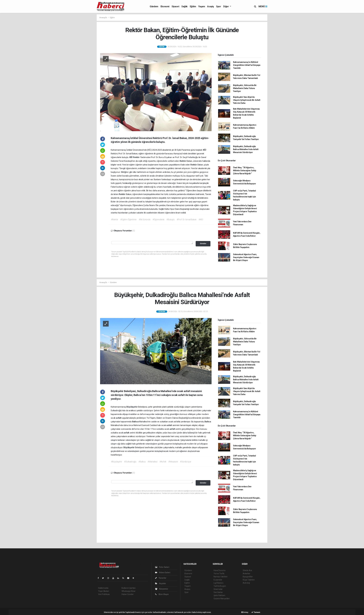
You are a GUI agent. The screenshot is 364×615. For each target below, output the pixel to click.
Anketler (246, 573)
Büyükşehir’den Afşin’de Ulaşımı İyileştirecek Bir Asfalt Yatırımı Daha (246, 100)
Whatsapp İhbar (128, 591)
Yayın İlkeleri (103, 591)
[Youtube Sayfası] (114, 578)
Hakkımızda (103, 588)
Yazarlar (162, 578)
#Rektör (114, 219)
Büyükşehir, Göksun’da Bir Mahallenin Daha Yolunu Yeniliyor (245, 88)
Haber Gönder (128, 594)
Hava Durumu (220, 570)
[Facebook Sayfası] (99, 578)
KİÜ (204, 150)
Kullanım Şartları (129, 588)
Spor (218, 6)
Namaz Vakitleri (220, 576)
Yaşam (201, 6)
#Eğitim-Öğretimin (128, 219)
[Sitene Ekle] (134, 578)
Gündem (154, 6)
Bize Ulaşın (163, 594)
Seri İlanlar (218, 592)
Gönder (203, 243)
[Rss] (124, 578)
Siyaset (175, 6)
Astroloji (246, 583)
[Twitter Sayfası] (104, 578)
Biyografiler (248, 576)
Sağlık (184, 6)
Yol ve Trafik (219, 573)
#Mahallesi (152, 462)
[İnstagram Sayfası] (109, 578)
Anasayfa (103, 17)
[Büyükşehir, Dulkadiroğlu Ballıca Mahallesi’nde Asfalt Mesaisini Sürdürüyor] (156, 351)
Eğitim (193, 6)
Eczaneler (218, 580)
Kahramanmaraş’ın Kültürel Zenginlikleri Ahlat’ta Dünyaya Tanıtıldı (246, 65)
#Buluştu (170, 219)
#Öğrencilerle (159, 219)
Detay (245, 612)
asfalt (119, 418)
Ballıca (135, 421)
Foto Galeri (164, 567)
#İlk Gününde (144, 219)
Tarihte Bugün (220, 586)
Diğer (226, 6)
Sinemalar (218, 589)
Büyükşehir (132, 407)
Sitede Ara (247, 570)
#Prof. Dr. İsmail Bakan (187, 219)
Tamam (256, 612)
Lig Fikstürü (218, 583)
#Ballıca (141, 462)
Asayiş (210, 6)
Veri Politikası (104, 594)
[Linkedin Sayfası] (119, 578)
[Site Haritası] (129, 578)
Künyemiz (163, 589)
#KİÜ (201, 219)
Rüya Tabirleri (249, 580)
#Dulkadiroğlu (130, 462)
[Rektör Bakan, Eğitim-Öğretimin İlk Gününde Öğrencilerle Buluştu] (156, 92)
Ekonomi (165, 6)
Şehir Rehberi (219, 595)
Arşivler (162, 583)
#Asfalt (163, 462)
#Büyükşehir (116, 462)
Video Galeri (164, 572)
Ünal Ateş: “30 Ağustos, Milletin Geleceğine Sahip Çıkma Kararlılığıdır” (244, 170)
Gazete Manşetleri (222, 598)
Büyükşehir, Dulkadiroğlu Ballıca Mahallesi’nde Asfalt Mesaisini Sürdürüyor (245, 149)
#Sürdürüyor (185, 462)
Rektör (136, 157)
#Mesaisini (173, 462)
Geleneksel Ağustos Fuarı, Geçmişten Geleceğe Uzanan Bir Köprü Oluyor (246, 257)
